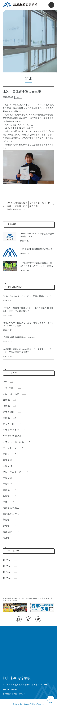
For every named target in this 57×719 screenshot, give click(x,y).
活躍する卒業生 (11, 508)
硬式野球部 (9, 412)
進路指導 (7, 531)
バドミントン (10, 448)
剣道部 (6, 400)
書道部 (6, 490)
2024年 (7, 572)
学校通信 (7, 484)
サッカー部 (9, 424)
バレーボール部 (11, 394)
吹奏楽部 (7, 460)
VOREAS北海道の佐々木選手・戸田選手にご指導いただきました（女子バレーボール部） (17, 206)
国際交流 (7, 466)
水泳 (18, 97)
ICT (5, 382)
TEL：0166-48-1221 (12, 689)
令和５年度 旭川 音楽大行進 (39, 204)
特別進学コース (11, 513)
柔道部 (6, 496)
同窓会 (6, 454)
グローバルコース (12, 472)
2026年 (7, 560)
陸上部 (6, 537)
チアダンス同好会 (12, 436)
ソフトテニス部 (11, 430)
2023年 (7, 578)
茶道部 (6, 519)
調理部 (6, 525)
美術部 (6, 418)
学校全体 (7, 478)
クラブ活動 (9, 388)
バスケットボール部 (13, 442)
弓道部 (6, 406)
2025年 (7, 566)
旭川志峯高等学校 (17, 678)
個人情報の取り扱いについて (14, 694)
